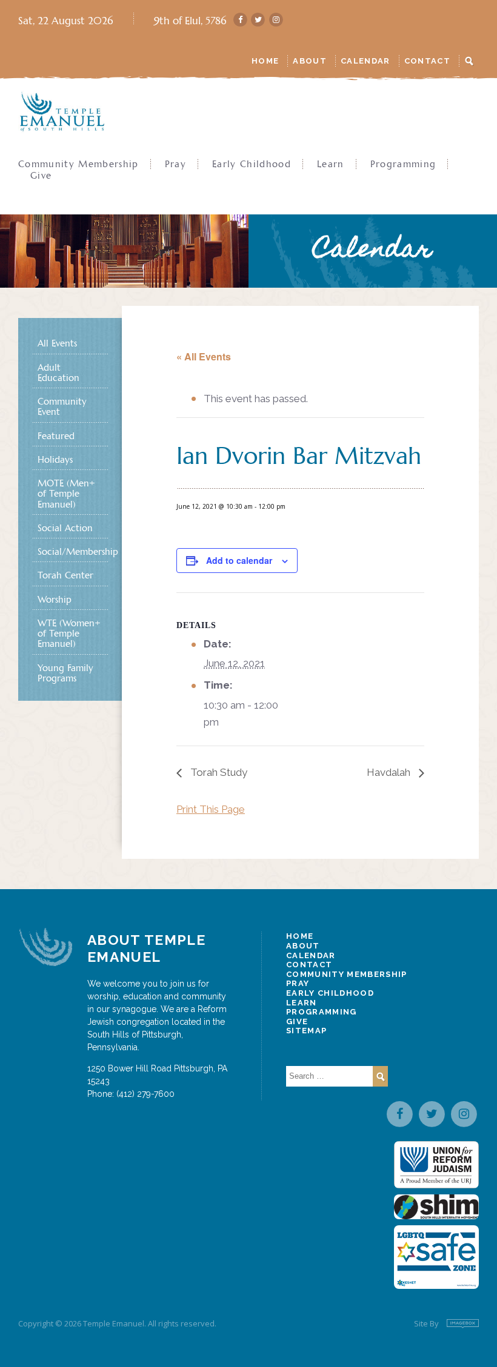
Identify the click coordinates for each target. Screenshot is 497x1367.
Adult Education (58, 372)
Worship (55, 599)
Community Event (62, 406)
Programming (403, 164)
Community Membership (78, 164)
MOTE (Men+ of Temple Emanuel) (66, 493)
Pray (175, 164)
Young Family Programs (65, 673)
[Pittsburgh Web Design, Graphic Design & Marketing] (463, 1323)
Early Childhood (251, 164)
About (310, 60)
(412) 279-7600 (145, 1094)
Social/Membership (70, 551)
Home (265, 60)
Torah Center (65, 575)
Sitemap (306, 1030)
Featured (56, 436)
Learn (330, 164)
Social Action (65, 528)
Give (41, 175)
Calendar (365, 60)
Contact (427, 60)
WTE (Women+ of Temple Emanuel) (69, 633)
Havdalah (390, 772)
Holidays (55, 459)
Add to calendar (239, 560)
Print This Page (210, 809)
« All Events (203, 356)
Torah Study (217, 772)
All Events (57, 343)
